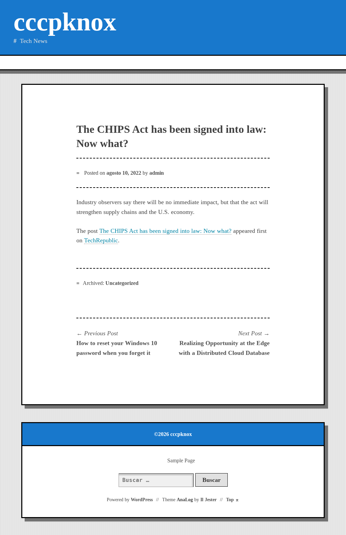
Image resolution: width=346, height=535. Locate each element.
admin (156, 173)
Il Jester (208, 499)
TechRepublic (101, 240)
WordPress (142, 499)
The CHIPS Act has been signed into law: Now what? (165, 230)
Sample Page (181, 460)
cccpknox (65, 22)
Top (232, 499)
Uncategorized (122, 283)
